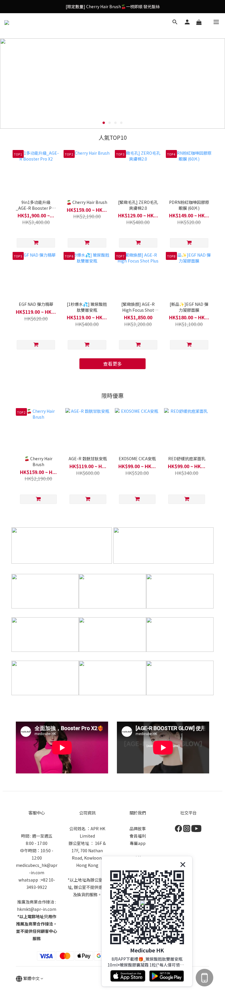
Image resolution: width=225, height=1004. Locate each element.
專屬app (138, 843)
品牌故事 (137, 828)
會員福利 (137, 836)
